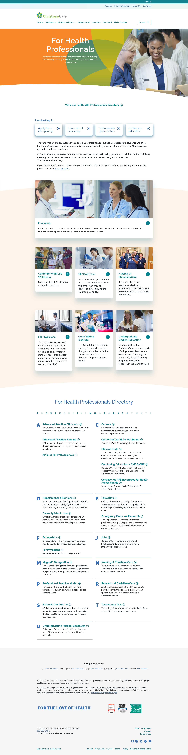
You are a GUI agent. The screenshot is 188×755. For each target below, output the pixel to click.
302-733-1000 (62, 168)
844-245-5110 (77, 669)
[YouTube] (150, 741)
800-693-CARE (43, 731)
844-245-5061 (51, 669)
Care (39, 22)
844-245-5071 (142, 669)
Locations (96, 22)
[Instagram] (136, 741)
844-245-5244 (122, 669)
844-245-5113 (96, 669)
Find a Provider (120, 22)
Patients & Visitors (65, 22)
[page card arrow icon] (148, 223)
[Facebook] (132, 741)
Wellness (49, 22)
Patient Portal (84, 22)
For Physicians (47, 336)
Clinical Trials (86, 274)
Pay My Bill (107, 22)
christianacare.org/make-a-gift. (104, 693)
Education (44, 223)
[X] (145, 741)
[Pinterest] (141, 741)
